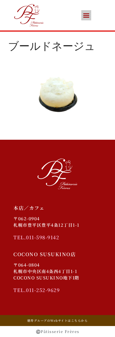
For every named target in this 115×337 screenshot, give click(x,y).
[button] (86, 15)
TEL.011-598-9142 (36, 237)
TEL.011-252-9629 (36, 289)
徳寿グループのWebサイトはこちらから (57, 320)
